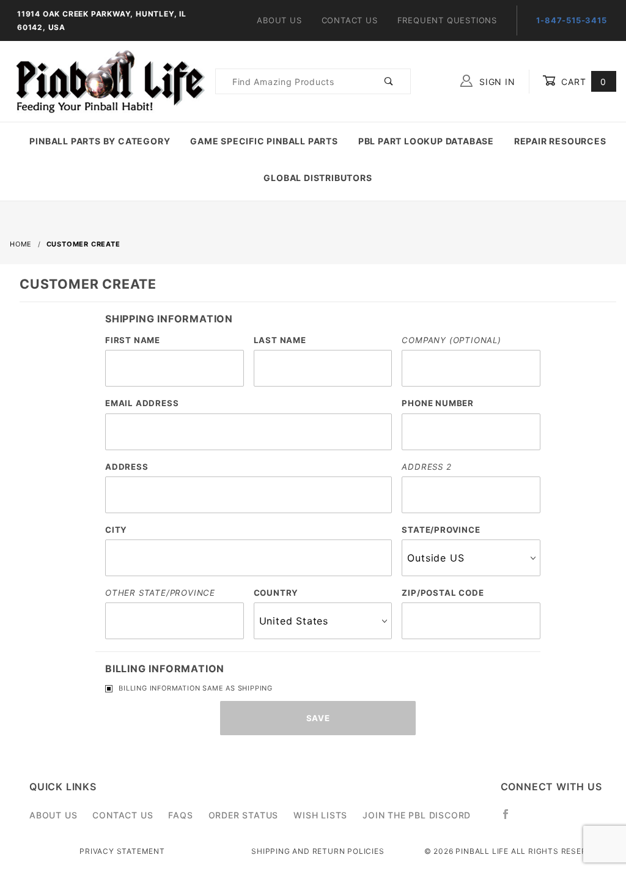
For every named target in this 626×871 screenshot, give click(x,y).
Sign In (495, 81)
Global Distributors (317, 177)
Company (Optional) (451, 340)
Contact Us (350, 20)
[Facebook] (511, 819)
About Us (279, 20)
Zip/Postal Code (443, 593)
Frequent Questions (447, 20)
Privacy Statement (122, 851)
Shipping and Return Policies (317, 851)
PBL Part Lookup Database (426, 141)
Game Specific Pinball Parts (264, 141)
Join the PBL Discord (417, 815)
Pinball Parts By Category (99, 141)
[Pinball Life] (107, 80)
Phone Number (438, 403)
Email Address (142, 403)
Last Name (280, 340)
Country (276, 593)
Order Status (243, 815)
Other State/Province (160, 593)
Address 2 (426, 467)
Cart (582, 81)
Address (127, 467)
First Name (132, 340)
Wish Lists (320, 815)
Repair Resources (560, 141)
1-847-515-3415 (571, 20)
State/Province (441, 530)
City (116, 530)
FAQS (180, 815)
